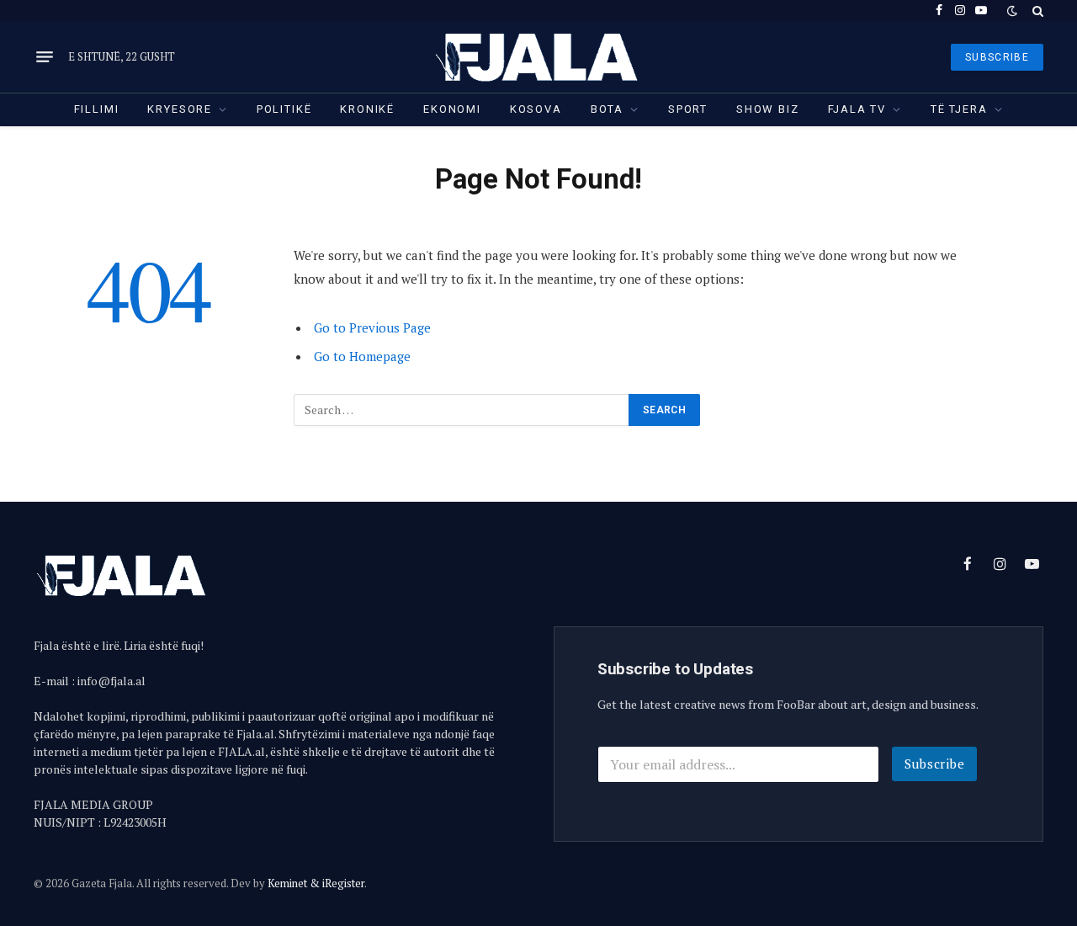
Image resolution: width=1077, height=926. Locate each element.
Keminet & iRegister (316, 883)
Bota (607, 109)
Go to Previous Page (372, 327)
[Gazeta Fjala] (538, 57)
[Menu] (44, 57)
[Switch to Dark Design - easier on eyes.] (1012, 11)
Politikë (284, 109)
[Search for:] (462, 410)
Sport (688, 109)
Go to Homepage (362, 356)
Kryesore (179, 109)
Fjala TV (857, 109)
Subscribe (935, 763)
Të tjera (959, 109)
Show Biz (767, 109)
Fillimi (96, 109)
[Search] (1036, 10)
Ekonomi (452, 109)
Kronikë (367, 109)
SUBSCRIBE (997, 57)
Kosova (536, 109)
